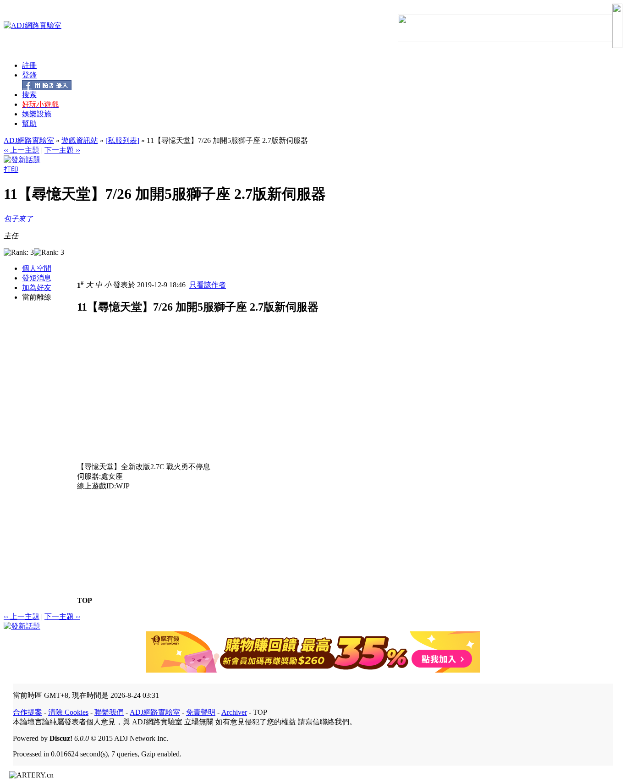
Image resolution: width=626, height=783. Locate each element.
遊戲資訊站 (79, 140)
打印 (11, 169)
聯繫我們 (109, 712)
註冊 (29, 65)
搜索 (29, 95)
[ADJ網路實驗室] (32, 25)
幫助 (29, 123)
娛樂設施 (36, 114)
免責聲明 (200, 712)
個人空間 (36, 268)
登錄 (29, 75)
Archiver (234, 712)
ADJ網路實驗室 (29, 140)
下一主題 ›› (62, 150)
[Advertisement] (154, 398)
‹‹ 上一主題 (21, 150)
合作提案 (27, 712)
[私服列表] (122, 140)
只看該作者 (207, 285)
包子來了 (18, 219)
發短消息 (36, 278)
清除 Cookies (68, 712)
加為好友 (36, 287)
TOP (84, 600)
